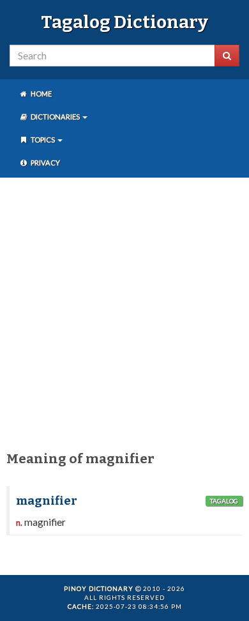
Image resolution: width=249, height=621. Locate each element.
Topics (42, 139)
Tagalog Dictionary (124, 22)
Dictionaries (55, 116)
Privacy (44, 162)
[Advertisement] (124, 311)
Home (40, 93)
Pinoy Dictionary (98, 588)
